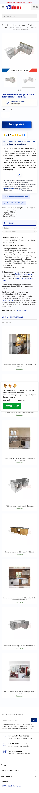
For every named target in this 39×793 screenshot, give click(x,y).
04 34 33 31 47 (17, 190)
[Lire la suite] (19, 174)
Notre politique (8, 400)
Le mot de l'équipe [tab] (10, 231)
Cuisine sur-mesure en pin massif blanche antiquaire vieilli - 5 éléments (19, 459)
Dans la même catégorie (12, 317)
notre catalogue (8, 188)
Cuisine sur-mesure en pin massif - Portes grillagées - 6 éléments (19, 692)
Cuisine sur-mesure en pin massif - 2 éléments (20, 506)
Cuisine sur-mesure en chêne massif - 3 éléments (19, 552)
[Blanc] (6, 115)
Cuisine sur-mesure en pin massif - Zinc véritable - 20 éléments (19, 365)
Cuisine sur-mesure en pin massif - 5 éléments (20, 412)
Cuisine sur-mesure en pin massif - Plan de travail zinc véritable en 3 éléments (19, 599)
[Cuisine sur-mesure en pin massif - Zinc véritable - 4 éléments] (10, 80)
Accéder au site (12, 406)
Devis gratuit (16, 124)
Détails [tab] (6, 228)
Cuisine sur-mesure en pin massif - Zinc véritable (19, 646)
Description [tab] (9, 223)
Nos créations (6, 322)
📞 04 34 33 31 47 (20, 310)
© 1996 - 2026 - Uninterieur (11, 786)
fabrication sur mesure (23, 274)
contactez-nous (7, 300)
